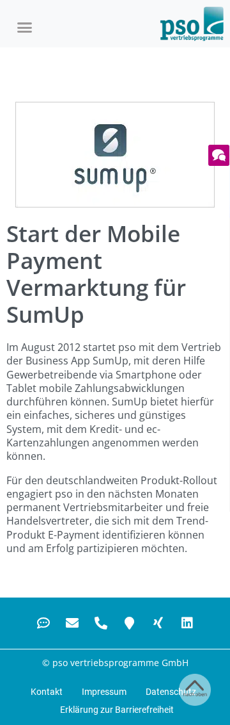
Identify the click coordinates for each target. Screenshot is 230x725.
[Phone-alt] (101, 623)
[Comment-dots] (43, 623)
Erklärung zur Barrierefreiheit (117, 710)
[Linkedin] (187, 623)
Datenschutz (171, 692)
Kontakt (47, 692)
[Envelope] (72, 623)
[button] (25, 27)
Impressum (104, 692)
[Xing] (158, 623)
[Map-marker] (129, 623)
